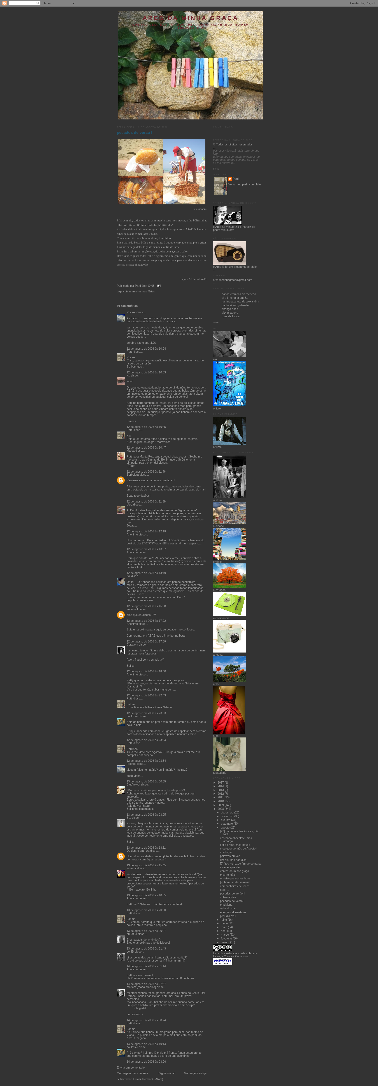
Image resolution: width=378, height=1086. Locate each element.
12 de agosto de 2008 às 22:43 (146, 695)
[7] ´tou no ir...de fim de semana (240, 863)
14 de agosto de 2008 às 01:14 (146, 966)
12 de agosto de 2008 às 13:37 (146, 549)
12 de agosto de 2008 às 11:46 (146, 471)
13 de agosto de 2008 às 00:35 (146, 781)
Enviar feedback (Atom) (148, 1079)
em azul (132, 934)
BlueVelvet (133, 784)
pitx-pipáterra (230, 312)
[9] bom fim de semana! (235, 882)
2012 (221, 793)
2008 (221, 808)
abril (224, 930)
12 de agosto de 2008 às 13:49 (146, 573)
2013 (221, 790)
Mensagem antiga (195, 1073)
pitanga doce (230, 309)
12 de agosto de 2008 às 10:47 (146, 447)
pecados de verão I (134, 132)
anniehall (132, 609)
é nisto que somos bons (235, 878)
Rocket (131, 312)
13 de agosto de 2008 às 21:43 (146, 948)
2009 (221, 805)
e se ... (224, 889)
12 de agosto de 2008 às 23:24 (146, 740)
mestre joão (227, 874)
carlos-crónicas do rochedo (239, 294)
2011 (221, 797)
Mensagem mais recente (132, 1073)
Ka (128, 375)
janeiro (225, 942)
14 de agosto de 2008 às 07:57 (146, 984)
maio (224, 927)
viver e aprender (230, 867)
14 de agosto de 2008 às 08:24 (146, 1020)
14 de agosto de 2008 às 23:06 (146, 1061)
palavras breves (230, 856)
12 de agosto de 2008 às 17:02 (146, 620)
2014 (221, 786)
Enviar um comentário (131, 1067)
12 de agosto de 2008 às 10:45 (146, 426)
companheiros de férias (235, 886)
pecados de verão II (232, 893)
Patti (130, 351)
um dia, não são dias (233, 860)
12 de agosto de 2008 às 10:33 (146, 372)
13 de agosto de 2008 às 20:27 (146, 930)
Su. (129, 817)
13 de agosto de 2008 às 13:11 (146, 847)
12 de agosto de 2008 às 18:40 (146, 671)
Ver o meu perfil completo (244, 184)
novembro (227, 816)
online (216, 322)
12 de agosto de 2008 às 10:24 (146, 348)
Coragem (132, 644)
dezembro (227, 812)
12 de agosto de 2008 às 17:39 (146, 641)
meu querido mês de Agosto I (238, 848)
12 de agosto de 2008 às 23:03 (146, 713)
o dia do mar (228, 908)
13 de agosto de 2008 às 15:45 (146, 865)
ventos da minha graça (234, 871)
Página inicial (166, 1073)
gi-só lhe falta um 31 (235, 297)
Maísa (131, 450)
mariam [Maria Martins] (141, 987)
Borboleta (133, 474)
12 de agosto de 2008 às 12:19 (146, 531)
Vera (129, 504)
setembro (227, 823)
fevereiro (227, 938)
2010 (221, 801)
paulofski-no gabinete (235, 305)
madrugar (226, 852)
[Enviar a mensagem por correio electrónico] (158, 285)
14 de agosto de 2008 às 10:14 (146, 1044)
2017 (221, 782)
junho (225, 923)
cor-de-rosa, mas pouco (235, 844)
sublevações (228, 897)
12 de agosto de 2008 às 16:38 (146, 606)
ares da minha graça (190, 18)
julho (224, 919)
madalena (226, 904)
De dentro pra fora (138, 850)
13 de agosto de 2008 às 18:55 (146, 895)
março (225, 934)
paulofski (132, 716)
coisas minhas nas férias (139, 291)
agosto (225, 827)
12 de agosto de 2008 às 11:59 (146, 501)
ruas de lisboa (231, 316)
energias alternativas (233, 912)
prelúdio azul (228, 916)
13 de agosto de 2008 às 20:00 (146, 910)
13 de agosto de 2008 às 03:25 (146, 814)
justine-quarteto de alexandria (240, 301)
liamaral (131, 868)
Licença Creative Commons (230, 956)
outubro (226, 820)
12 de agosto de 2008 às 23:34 (146, 760)
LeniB (130, 951)
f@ (128, 576)
